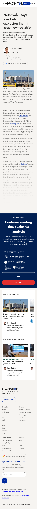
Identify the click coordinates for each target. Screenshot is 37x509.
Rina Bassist (17, 48)
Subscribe (26, 3)
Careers (21, 448)
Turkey (4, 410)
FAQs (3, 446)
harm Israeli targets (23, 210)
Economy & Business (25, 412)
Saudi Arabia (5, 412)
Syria (3, 433)
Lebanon (4, 431)
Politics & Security (24, 410)
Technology (22, 415)
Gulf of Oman (23, 116)
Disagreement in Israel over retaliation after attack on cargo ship (14, 316)
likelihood (24, 164)
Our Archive (22, 420)
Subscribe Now (8, 399)
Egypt (3, 425)
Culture (21, 417)
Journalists (22, 443)
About (20, 440)
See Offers (18, 282)
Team (20, 446)
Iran (3, 415)
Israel (3, 420)
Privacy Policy (6, 443)
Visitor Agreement (7, 440)
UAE (3, 417)
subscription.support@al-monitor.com (12, 492)
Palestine (4, 423)
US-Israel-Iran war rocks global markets (13, 362)
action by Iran (14, 123)
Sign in (33, 3)
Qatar (3, 428)
